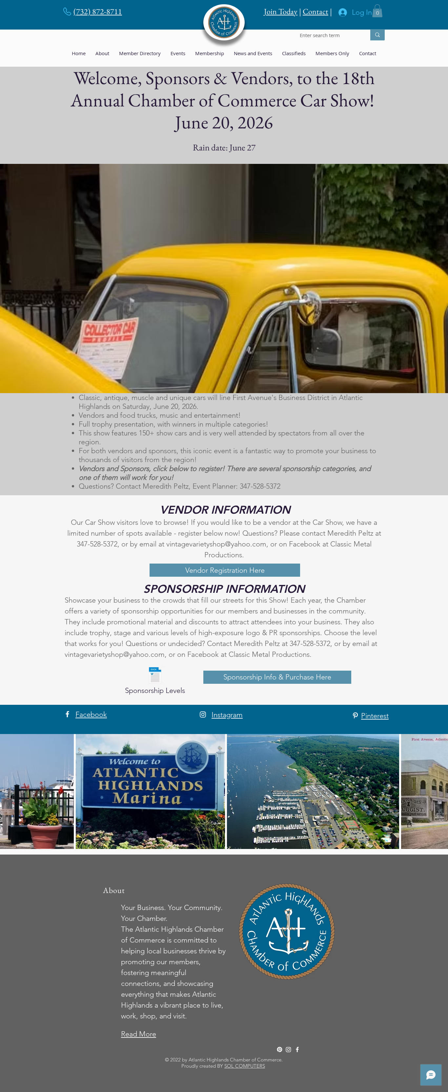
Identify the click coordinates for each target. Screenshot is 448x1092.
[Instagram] (203, 714)
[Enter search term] (377, 34)
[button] (377, 10)
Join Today (280, 11)
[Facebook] (67, 714)
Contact (315, 11)
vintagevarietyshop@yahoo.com (216, 544)
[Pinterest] (355, 715)
